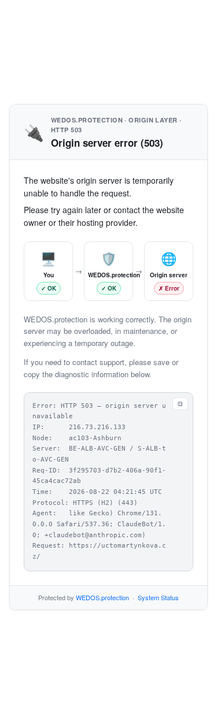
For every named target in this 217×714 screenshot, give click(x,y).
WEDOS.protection (102, 597)
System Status (158, 597)
